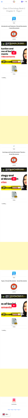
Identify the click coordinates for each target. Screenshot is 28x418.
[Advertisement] (14, 130)
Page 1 (9, 409)
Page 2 (12, 409)
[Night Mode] (22, 1)
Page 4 (18, 409)
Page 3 (15, 409)
